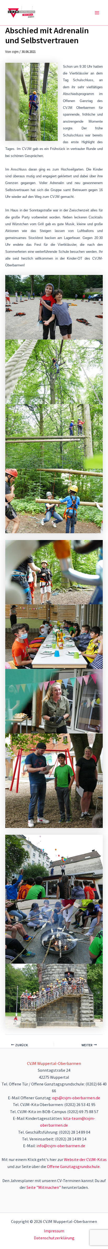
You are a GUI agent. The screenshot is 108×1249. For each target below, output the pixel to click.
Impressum (54, 1230)
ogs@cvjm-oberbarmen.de (76, 1097)
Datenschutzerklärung (54, 1237)
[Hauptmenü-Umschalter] (97, 12)
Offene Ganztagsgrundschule (73, 1166)
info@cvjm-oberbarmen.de (60, 1145)
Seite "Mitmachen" (43, 1187)
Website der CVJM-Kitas (85, 1159)
